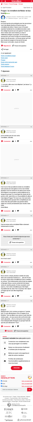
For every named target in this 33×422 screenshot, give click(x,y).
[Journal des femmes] (9, 409)
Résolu (8, 13)
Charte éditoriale (21, 396)
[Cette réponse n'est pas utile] (18, 90)
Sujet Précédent (7, 7)
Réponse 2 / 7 (5, 126)
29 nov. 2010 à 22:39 (10, 183)
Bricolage (4, 386)
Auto (3, 383)
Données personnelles (8, 399)
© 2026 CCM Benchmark (24, 401)
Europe (21, 4)
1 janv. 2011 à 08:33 (22, 18)
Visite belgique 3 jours (7, 66)
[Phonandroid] (24, 420)
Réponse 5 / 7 (5, 249)
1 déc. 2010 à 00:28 (10, 272)
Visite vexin (4, 58)
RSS (20, 398)
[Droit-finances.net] (24, 413)
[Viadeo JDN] (24, 416)
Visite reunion (5, 64)
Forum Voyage (13, 4)
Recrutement (25, 398)
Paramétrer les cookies (19, 399)
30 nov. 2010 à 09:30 (10, 221)
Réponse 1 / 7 (5, 75)
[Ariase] (9, 420)
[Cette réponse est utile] (13, 90)
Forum (6, 4)
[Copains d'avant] (9, 416)
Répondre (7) (7, 46)
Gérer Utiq (28, 399)
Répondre (10, 331)
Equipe (14, 396)
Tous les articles (14, 398)
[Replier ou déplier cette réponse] (31, 75)
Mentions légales (7, 401)
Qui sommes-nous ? (7, 396)
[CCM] (24, 409)
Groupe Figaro (15, 401)
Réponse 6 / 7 (5, 267)
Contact (7, 398)
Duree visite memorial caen (9, 62)
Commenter (7, 90)
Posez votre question (20, 46)
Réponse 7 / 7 (5, 301)
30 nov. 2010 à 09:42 (10, 255)
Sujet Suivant (27, 7)
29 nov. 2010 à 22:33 (10, 132)
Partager (6, 49)
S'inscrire (16, 368)
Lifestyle (4, 381)
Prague (3, 60)
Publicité (28, 396)
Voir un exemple (27, 381)
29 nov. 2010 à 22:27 (10, 81)
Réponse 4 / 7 (5, 215)
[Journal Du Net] (9, 413)
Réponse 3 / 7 (5, 178)
